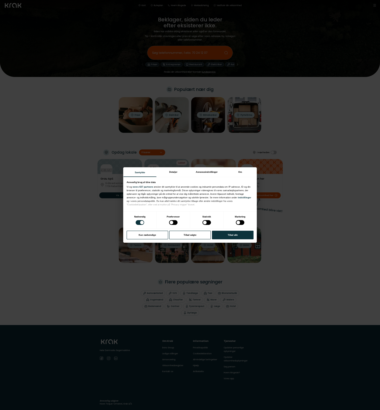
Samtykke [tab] (140, 172)
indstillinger (244, 197)
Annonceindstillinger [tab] (207, 172)
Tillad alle (233, 235)
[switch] (173, 222)
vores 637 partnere (143, 187)
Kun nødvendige (147, 235)
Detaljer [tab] (173, 172)
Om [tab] (240, 172)
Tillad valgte (190, 235)
